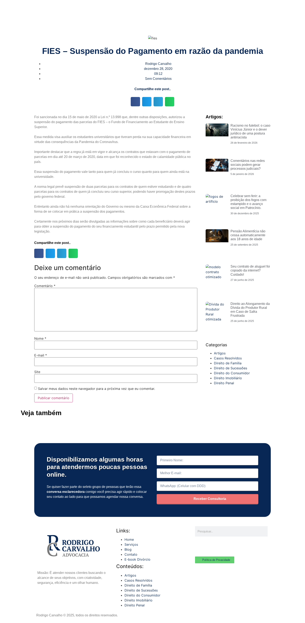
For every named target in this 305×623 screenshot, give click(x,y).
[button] (135, 101)
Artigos (220, 353)
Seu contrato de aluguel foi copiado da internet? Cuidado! (250, 270)
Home (129, 539)
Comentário (44, 285)
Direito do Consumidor (232, 373)
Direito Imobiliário (228, 378)
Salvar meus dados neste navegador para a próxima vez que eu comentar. (96, 388)
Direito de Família (228, 363)
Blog (128, 549)
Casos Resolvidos (228, 358)
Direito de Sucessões (230, 368)
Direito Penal (224, 383)
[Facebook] (200, 546)
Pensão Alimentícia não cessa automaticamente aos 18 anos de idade (248, 235)
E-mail (40, 355)
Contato (130, 554)
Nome (40, 338)
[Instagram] (211, 546)
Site (37, 371)
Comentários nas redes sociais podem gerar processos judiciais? (248, 164)
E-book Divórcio (137, 559)
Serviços (131, 544)
